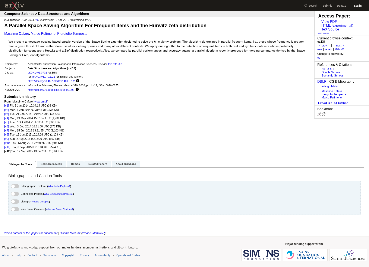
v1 (36, 20)
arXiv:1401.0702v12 (43, 76)
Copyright (68, 255)
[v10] (7, 142)
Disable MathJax (70, 233)
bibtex (335, 86)
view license (323, 33)
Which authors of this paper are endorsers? (30, 233)
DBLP (322, 81)
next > (340, 45)
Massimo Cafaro (16, 33)
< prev (323, 45)
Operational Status (128, 255)
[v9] (6, 138)
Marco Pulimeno (43, 33)
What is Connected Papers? (58, 194)
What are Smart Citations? (59, 209)
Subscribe (49, 255)
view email (40, 101)
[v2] (6, 109)
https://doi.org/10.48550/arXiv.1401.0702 (51, 81)
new (319, 49)
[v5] (6, 122)
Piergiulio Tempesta (72, 33)
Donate (341, 5)
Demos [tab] (75, 164)
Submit (327, 5)
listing (325, 86)
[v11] (7, 147)
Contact (32, 255)
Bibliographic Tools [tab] (20, 164)
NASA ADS (328, 69)
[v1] (6, 105)
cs (318, 57)
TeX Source (330, 29)
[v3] (6, 113)
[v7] (6, 130)
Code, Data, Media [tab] (52, 164)
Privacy (84, 255)
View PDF (329, 21)
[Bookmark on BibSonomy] (319, 115)
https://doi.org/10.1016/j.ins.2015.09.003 (51, 89)
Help (19, 255)
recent (328, 49)
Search (313, 5)
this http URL (115, 64)
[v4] (6, 118)
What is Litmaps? (40, 201)
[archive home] (14, 5)
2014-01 (339, 49)
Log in (358, 5)
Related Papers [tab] (97, 164)
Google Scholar (331, 72)
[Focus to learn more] (77, 81)
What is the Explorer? (59, 186)
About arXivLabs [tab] (126, 164)
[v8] (6, 134)
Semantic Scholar (333, 75)
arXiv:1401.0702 (37, 72)
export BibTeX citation (333, 103)
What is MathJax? (93, 233)
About (6, 255)
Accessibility (102, 255)
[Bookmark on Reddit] (323, 115)
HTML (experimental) (337, 25)
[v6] (6, 126)
